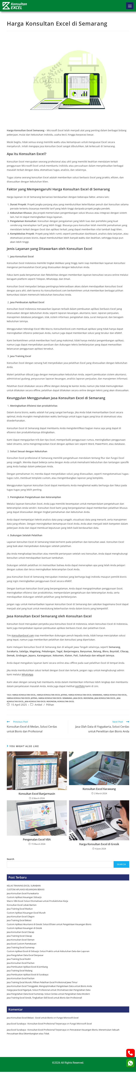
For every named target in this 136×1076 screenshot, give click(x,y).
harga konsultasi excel (115, 695)
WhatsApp (27, 674)
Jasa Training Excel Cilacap (19, 935)
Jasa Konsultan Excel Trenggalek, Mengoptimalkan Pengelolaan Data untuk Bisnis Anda (49, 986)
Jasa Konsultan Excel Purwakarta (23, 893)
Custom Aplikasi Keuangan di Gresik (24, 928)
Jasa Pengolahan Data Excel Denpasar (25, 955)
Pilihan (50, 704)
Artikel (38, 704)
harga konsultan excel (24, 695)
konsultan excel (65, 701)
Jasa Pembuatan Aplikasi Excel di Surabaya (27, 974)
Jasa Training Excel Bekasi (19, 920)
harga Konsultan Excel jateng (52, 695)
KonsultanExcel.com (23, 635)
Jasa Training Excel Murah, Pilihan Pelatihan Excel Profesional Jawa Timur (42, 982)
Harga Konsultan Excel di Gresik (99, 844)
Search (10, 858)
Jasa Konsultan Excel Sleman (21, 939)
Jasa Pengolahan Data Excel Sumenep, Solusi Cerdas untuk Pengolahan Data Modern (48, 993)
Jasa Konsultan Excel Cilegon (20, 916)
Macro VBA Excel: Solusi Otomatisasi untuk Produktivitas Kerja (37, 900)
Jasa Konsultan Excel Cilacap (20, 932)
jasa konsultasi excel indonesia (40, 701)
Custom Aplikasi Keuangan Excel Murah (26, 912)
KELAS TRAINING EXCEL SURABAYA (24, 885)
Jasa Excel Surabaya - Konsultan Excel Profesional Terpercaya (36, 1023)
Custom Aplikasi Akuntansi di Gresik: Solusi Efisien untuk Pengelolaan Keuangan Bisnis (49, 924)
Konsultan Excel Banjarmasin (37, 794)
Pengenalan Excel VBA (37, 839)
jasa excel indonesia (83, 698)
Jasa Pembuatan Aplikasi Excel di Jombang (27, 966)
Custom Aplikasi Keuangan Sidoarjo (24, 897)
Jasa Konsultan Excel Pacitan (20, 962)
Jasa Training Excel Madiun (20, 908)
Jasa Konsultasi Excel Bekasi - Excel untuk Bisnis (30, 1017)
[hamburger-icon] (130, 5)
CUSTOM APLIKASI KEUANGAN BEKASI (25, 889)
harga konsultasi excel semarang (55, 698)
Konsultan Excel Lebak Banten (21, 904)
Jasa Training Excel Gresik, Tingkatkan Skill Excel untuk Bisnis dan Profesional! (44, 997)
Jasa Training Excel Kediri (19, 958)
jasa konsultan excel (105, 698)
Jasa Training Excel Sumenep (21, 947)
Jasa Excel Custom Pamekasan (21, 943)
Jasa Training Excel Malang (19, 970)
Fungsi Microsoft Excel (67, 1017)
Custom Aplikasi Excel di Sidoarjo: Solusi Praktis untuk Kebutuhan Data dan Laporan (48, 951)
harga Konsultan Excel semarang (85, 695)
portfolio (80, 686)
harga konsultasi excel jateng (22, 698)
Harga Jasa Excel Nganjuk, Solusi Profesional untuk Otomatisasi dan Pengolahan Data (48, 989)
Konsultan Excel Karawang (99, 789)
